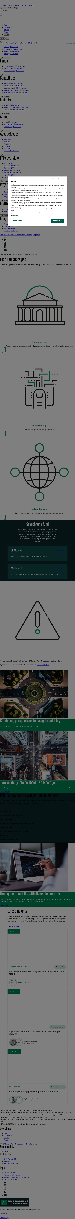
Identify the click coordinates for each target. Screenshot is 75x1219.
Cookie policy (15, 215)
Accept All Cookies (57, 220)
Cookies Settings (17, 220)
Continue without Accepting (58, 178)
